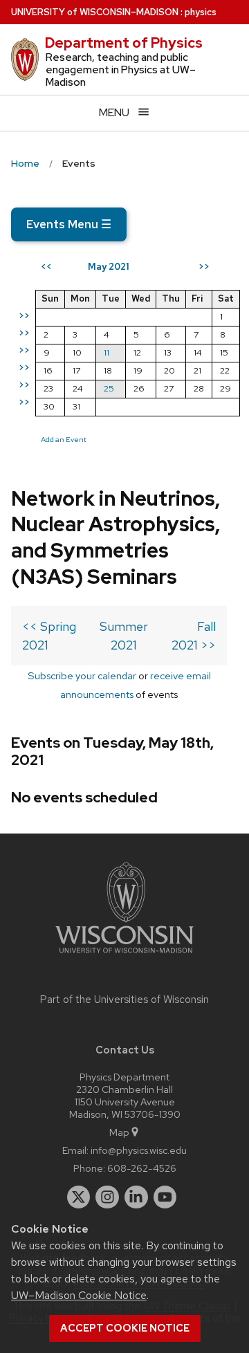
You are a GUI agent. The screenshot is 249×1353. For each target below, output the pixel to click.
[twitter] (79, 1197)
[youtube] (165, 1197)
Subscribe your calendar (82, 675)
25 (109, 388)
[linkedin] (136, 1197)
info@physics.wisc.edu (139, 1150)
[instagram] (107, 1197)
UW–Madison (94, 12)
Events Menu (68, 224)
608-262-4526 (141, 1168)
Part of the (124, 999)
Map (119, 1132)
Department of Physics (124, 43)
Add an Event (63, 439)
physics (200, 12)
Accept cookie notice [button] (125, 1328)
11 (106, 352)
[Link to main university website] (124, 955)
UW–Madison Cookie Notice (79, 1295)
